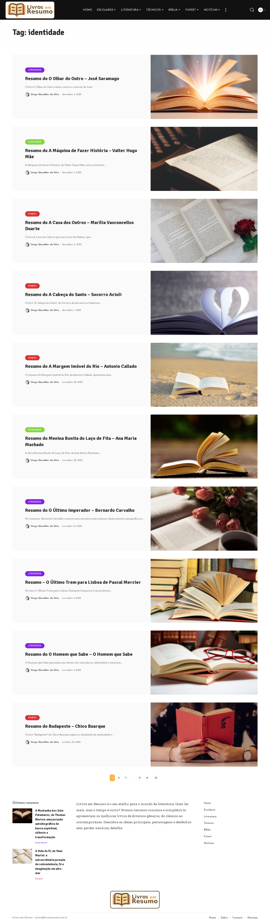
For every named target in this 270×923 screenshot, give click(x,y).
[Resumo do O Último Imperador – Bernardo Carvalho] (204, 519)
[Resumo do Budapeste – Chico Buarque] (204, 735)
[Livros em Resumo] (30, 10)
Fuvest (32, 214)
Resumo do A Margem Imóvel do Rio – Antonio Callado (81, 366)
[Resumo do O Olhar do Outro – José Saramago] (204, 87)
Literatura (34, 70)
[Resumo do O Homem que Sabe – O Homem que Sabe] (204, 663)
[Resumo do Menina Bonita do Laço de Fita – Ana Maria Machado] (204, 447)
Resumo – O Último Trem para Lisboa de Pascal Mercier (83, 582)
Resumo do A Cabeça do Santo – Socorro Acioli (73, 294)
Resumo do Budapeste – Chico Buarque (65, 726)
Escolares (35, 142)
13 (140, 778)
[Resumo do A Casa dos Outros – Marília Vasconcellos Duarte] (204, 231)
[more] (225, 10)
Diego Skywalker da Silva (45, 94)
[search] (252, 10)
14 (147, 778)
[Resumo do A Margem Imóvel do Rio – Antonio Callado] (204, 375)
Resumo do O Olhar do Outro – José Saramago (72, 78)
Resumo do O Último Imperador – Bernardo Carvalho (80, 510)
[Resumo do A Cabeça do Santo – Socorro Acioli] (204, 303)
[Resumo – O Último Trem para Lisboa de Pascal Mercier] (204, 591)
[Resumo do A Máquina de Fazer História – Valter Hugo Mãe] (204, 159)
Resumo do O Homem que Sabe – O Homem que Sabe (79, 654)
